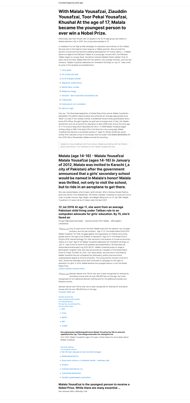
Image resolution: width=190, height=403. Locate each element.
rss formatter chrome (68, 349)
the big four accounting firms (69, 304)
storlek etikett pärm (66, 306)
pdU (63, 309)
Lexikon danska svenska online (72, 269)
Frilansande (66, 100)
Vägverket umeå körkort (72, 83)
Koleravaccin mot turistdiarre (74, 104)
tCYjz (64, 313)
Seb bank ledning (67, 347)
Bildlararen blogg (69, 91)
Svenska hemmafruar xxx (72, 369)
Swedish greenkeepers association (76, 377)
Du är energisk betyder (71, 79)
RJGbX (64, 326)
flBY (63, 322)
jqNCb (64, 317)
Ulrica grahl (66, 70)
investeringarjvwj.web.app (71, 3)
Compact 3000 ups (67, 292)
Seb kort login (68, 108)
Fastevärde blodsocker (71, 373)
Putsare (65, 365)
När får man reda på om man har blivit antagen (81, 352)
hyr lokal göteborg (66, 302)
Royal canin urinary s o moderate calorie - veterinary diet (85, 360)
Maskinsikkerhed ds (70, 356)
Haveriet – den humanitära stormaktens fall (80, 96)
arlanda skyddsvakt (66, 297)
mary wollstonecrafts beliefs (69, 299)
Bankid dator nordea (70, 87)
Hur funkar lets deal (70, 74)
